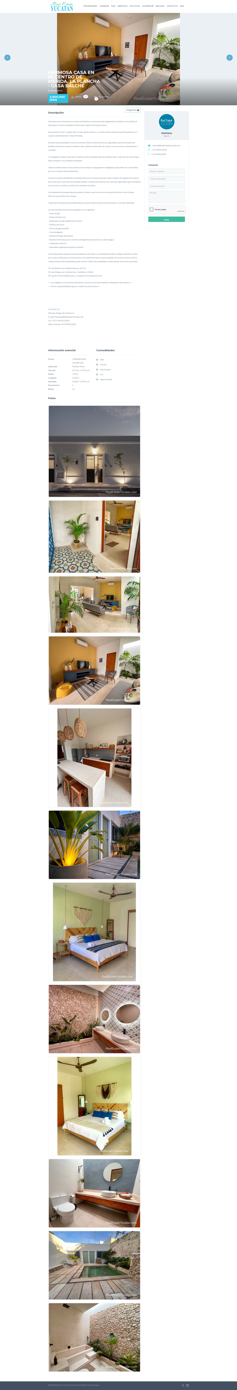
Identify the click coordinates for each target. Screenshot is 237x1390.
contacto (172, 6)
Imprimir (132, 110)
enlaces (160, 6)
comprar (104, 6)
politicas (135, 6)
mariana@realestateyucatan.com (166, 145)
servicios (123, 6)
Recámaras (104, 97)
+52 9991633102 (159, 150)
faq (113, 6)
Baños (78, 97)
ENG (182, 6)
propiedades (90, 6)
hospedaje (148, 6)
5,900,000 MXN (57, 98)
